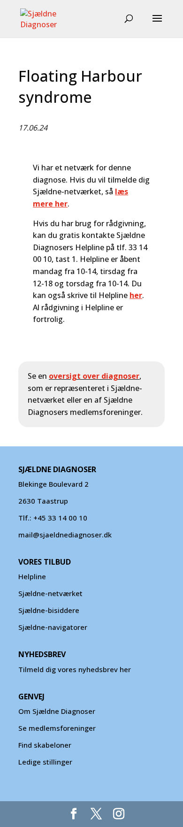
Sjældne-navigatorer (52, 627)
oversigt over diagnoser (94, 376)
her (136, 295)
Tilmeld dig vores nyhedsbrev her (74, 669)
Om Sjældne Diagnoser (57, 711)
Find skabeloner (44, 745)
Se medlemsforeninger (57, 728)
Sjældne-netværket (50, 593)
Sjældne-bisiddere (48, 610)
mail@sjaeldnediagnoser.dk (65, 534)
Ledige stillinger (45, 761)
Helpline (32, 576)
